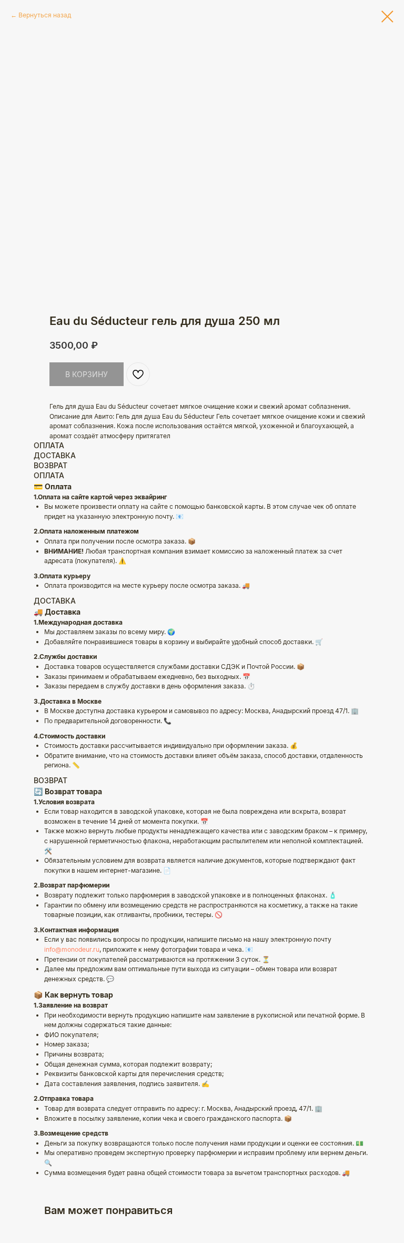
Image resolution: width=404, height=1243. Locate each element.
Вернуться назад (44, 15)
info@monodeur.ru (71, 949)
